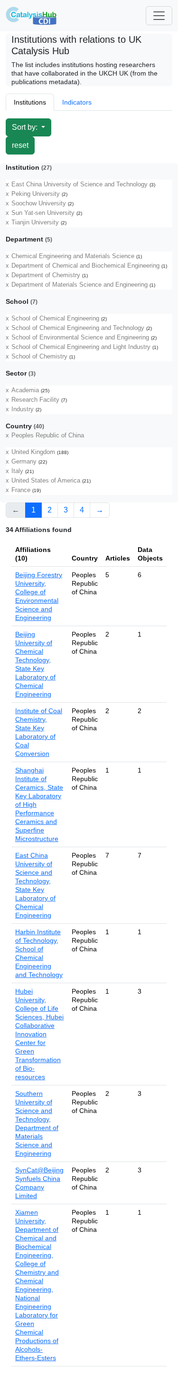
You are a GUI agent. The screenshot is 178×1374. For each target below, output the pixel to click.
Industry (22, 409)
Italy (17, 471)
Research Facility (35, 400)
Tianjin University (35, 222)
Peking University (35, 194)
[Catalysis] (31, 16)
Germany (24, 461)
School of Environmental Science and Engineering (80, 337)
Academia (25, 390)
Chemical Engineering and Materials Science (72, 256)
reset (20, 145)
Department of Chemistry (45, 275)
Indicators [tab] (77, 102)
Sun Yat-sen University (43, 213)
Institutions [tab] (30, 102)
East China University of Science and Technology (79, 184)
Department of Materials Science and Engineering (79, 284)
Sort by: (25, 127)
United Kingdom (33, 452)
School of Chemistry (39, 356)
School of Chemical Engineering (55, 318)
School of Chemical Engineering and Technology (77, 328)
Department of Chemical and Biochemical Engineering (85, 265)
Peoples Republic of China (47, 435)
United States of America (45, 480)
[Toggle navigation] (159, 15)
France (20, 490)
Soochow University (38, 203)
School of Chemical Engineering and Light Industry (80, 347)
